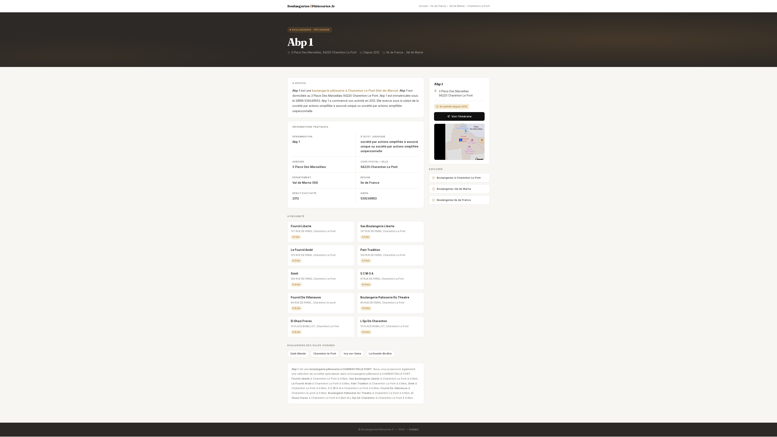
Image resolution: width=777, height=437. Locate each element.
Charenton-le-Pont (324, 353)
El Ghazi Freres (301, 321)
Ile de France (438, 5)
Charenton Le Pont (479, 5)
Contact (414, 429)
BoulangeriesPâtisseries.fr (311, 6)
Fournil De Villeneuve (306, 297)
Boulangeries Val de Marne (454, 188)
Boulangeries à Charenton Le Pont (459, 177)
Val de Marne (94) (305, 182)
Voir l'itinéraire (461, 116)
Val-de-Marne (387, 90)
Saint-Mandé (298, 353)
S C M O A (366, 273)
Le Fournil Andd (302, 249)
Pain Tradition (370, 249)
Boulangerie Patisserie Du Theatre (384, 297)
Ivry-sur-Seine (352, 353)
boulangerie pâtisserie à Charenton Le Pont (343, 90)
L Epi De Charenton (373, 321)
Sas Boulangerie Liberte (377, 226)
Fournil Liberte (301, 226)
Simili (294, 273)
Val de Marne (457, 5)
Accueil (423, 5)
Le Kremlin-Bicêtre (380, 353)
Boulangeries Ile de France (454, 200)
